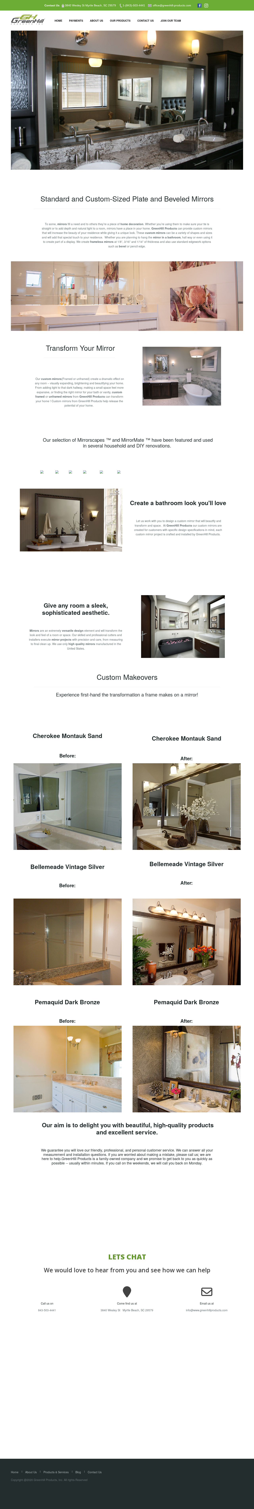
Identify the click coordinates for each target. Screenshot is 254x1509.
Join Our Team (171, 20)
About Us (96, 20)
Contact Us (52, 5)
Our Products (120, 20)
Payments (76, 20)
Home (58, 20)
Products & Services (56, 1472)
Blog (78, 1472)
